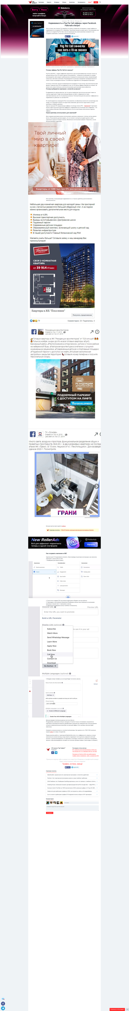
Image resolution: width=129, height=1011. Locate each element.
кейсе (51, 732)
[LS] (37, 29)
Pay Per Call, (63, 66)
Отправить (49, 812)
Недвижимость (90, 66)
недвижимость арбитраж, (80, 66)
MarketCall (87, 106)
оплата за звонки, (55, 66)
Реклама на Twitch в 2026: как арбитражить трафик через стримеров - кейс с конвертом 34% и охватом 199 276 (85, 755)
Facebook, (48, 66)
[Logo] (32, 2)
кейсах (64, 526)
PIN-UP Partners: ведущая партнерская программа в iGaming (77, 530)
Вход (96, 2)
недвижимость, (70, 66)
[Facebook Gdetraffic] (52, 752)
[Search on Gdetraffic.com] (100, 2)
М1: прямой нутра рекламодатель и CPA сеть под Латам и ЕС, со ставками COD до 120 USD (84, 750)
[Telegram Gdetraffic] (56, 752)
